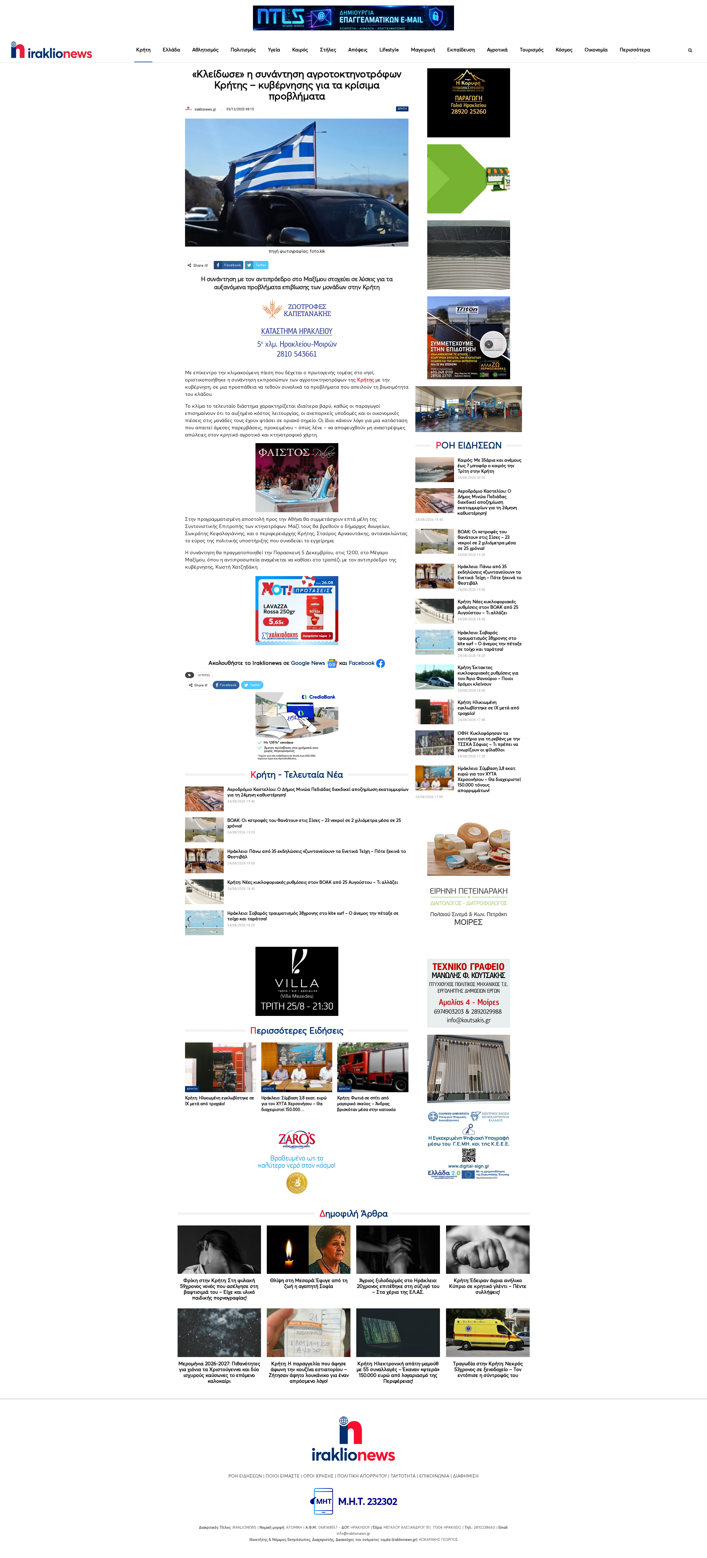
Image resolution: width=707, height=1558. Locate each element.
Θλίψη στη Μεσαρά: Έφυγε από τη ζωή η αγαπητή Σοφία (308, 1283)
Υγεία (274, 50)
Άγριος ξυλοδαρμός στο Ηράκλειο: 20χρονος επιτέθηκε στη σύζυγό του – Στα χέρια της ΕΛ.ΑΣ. (398, 1286)
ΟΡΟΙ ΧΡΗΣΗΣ (318, 1476)
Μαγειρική (423, 50)
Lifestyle (389, 50)
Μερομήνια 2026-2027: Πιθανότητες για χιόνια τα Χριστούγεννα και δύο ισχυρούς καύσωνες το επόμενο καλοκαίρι (219, 1372)
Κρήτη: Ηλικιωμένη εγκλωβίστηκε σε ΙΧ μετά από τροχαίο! (488, 707)
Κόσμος (564, 50)
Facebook (362, 663)
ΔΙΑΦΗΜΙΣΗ (466, 1476)
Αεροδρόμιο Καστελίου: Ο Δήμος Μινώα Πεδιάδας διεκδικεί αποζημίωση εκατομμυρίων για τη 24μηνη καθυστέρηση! (487, 502)
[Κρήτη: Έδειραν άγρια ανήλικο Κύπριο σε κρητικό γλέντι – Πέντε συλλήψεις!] (488, 1249)
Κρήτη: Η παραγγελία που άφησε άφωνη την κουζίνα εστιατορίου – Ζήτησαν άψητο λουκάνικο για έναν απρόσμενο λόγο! (309, 1372)
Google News (309, 663)
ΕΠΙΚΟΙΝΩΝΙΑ (434, 1476)
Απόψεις (357, 50)
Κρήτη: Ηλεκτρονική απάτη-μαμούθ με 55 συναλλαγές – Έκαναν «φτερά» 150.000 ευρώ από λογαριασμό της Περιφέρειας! (398, 1372)
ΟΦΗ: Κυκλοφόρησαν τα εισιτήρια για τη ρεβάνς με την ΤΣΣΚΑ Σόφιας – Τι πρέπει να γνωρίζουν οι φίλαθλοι (489, 741)
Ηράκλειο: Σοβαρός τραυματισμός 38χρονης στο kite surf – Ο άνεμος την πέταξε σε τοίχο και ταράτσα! (490, 641)
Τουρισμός (532, 50)
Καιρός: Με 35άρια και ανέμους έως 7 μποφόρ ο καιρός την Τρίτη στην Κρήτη (489, 465)
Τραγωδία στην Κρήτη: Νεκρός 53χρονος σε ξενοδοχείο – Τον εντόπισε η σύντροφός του (488, 1369)
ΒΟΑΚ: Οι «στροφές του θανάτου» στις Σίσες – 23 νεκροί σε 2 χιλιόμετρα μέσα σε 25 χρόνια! (487, 540)
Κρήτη (143, 50)
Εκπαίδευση (461, 50)
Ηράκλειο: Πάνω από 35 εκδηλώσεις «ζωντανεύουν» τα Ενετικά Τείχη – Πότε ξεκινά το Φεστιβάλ (490, 575)
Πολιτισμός (243, 50)
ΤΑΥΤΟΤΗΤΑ (403, 1476)
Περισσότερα (635, 50)
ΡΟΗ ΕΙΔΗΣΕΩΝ (245, 1476)
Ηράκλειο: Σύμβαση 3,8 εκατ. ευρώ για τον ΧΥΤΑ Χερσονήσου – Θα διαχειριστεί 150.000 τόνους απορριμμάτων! (489, 779)
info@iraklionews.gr (353, 1533)
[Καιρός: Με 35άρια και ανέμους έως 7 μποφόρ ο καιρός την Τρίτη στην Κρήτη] (434, 469)
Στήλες (328, 50)
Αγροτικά (497, 50)
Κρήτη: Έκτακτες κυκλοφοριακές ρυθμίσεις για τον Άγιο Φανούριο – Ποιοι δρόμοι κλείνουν (488, 676)
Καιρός (300, 50)
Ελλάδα (171, 50)
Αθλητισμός (205, 50)
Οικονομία (596, 50)
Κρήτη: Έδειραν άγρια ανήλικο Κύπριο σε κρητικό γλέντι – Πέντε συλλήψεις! (487, 1286)
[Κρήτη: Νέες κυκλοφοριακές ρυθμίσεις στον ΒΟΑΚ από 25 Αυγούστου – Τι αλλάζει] (204, 891)
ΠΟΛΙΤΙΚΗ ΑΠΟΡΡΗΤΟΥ (362, 1476)
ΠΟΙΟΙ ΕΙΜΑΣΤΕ (283, 1476)
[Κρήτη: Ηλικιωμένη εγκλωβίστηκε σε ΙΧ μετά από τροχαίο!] (220, 1067)
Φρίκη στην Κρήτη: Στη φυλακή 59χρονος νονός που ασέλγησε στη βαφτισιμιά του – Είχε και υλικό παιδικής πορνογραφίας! (219, 1289)
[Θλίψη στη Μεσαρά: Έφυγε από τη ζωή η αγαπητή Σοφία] (308, 1249)
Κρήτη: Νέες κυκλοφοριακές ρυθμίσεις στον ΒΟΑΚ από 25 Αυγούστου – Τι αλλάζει (312, 882)
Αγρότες (204, 675)
